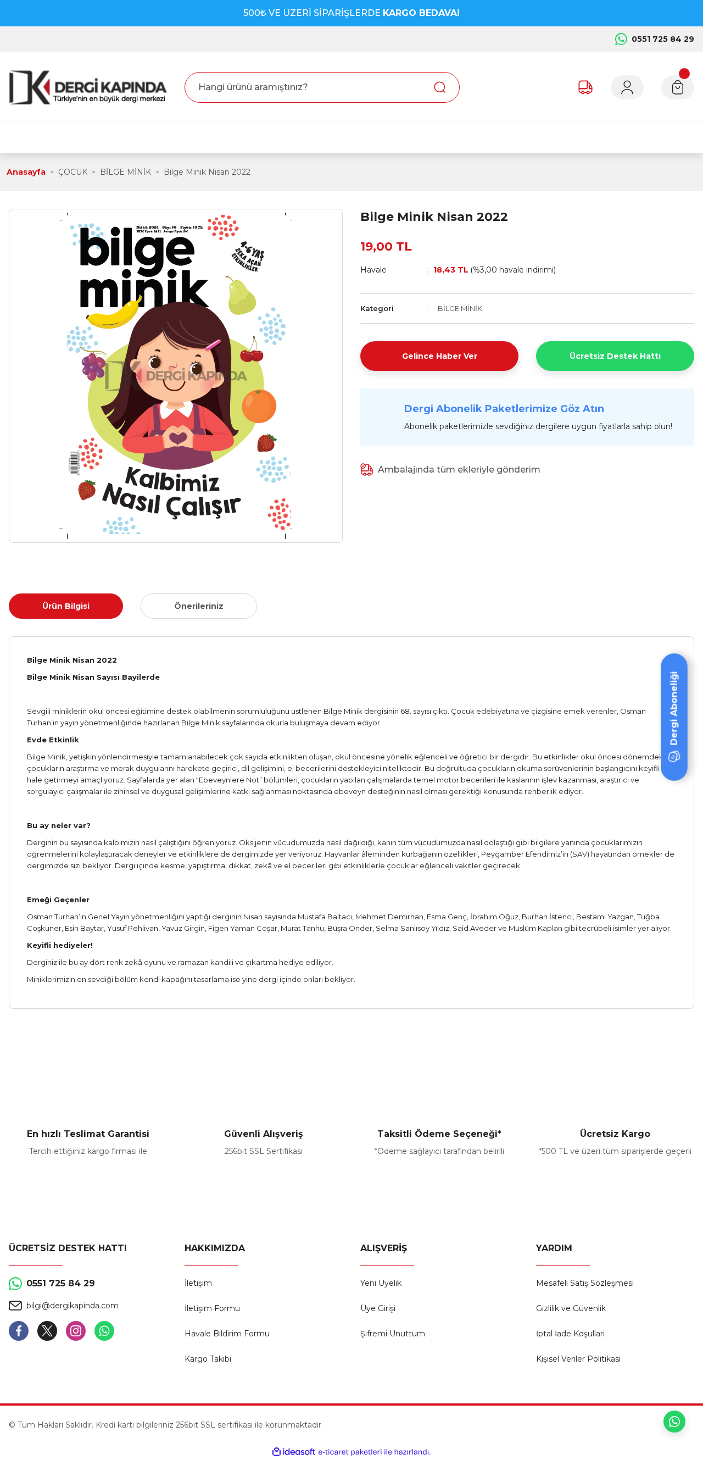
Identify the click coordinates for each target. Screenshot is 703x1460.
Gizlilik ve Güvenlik (571, 1308)
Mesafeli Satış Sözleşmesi (585, 1283)
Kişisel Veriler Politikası (578, 1359)
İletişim (198, 1283)
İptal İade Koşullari (570, 1334)
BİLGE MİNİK (460, 308)
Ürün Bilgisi (66, 606)
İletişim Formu (212, 1308)
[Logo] (88, 87)
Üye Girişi (377, 1308)
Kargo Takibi (208, 1359)
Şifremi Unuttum (392, 1334)
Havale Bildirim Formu (227, 1334)
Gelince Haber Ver (439, 356)
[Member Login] (627, 87)
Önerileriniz (199, 606)
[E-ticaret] (350, 1452)
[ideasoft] (294, 1452)
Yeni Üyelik (380, 1283)
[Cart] (677, 87)
